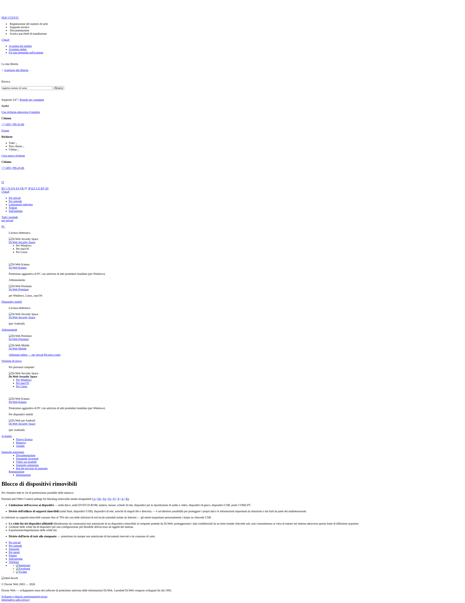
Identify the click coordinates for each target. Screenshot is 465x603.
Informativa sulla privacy (15, 599)
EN (13, 188)
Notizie (13, 207)
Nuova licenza (24, 439)
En (104, 498)
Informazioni (23, 474)
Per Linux (21, 386)
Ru (127, 498)
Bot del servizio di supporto (32, 468)
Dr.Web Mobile (18, 348)
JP (29, 188)
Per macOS (22, 383)
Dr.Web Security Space (22, 242)
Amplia (20, 445)
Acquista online (18, 49)
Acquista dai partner (20, 46)
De (99, 498)
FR (22, 188)
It (118, 498)
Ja (122, 498)
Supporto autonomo (27, 465)
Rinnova (21, 442)
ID (46, 188)
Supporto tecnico (19, 27)
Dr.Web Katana (18, 267)
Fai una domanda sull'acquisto (26, 52)
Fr (114, 498)
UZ (38, 188)
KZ (33, 188)
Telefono (14, 562)
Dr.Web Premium (19, 289)
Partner (13, 555)
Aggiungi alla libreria (16, 70)
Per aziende (15, 201)
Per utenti (14, 552)
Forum (5, 130)
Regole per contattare (32, 99)
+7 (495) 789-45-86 (12, 124)
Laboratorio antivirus (21, 204)
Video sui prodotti (26, 461)
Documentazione (19, 30)
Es (109, 498)
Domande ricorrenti (27, 458)
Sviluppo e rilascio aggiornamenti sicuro (24, 596)
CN (8, 188)
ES (18, 188)
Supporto (14, 549)
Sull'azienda (16, 211)
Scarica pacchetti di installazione (28, 33)
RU (3, 188)
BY (43, 188)
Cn (94, 498)
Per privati (15, 197)
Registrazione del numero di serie (29, 23)
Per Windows (23, 379)
